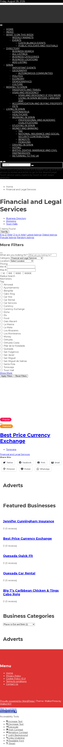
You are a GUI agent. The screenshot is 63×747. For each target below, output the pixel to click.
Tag (2, 281)
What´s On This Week (19, 34)
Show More (6, 373)
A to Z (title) (6, 234)
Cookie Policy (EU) (16, 678)
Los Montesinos (12, 333)
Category (5, 258)
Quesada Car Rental (19, 573)
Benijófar (8, 290)
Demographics (22, 81)
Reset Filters (21, 376)
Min (2, 266)
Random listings (25, 237)
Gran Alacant (10, 321)
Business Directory (16, 218)
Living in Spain (15, 109)
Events (16, 40)
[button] (8, 711)
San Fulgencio (11, 352)
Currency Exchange (14, 309)
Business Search (23, 51)
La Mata (8, 327)
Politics (17, 76)
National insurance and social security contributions (38, 135)
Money (7, 336)
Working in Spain (23, 117)
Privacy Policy (13, 676)
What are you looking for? (14, 255)
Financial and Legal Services (15, 454)
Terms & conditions (16, 681)
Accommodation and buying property (37, 103)
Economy (18, 78)
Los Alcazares (11, 330)
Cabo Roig (9, 293)
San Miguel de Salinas (15, 361)
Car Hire (8, 296)
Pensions (24, 142)
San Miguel (10, 358)
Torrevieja (9, 367)
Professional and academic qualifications (36, 121)
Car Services (10, 303)
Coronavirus (20, 111)
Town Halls (11, 224)
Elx (5, 315)
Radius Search (7, 276)
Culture (17, 84)
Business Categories (25, 56)
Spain (9, 65)
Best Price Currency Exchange (25, 438)
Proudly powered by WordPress (17, 701)
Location (4, 261)
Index (9, 32)
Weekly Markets (22, 37)
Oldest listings (49, 234)
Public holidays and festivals (38, 45)
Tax (20, 131)
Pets (15, 106)
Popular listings (8, 237)
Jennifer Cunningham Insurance (28, 521)
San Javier (9, 355)
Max (2, 270)
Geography (19, 70)
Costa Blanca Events (32, 43)
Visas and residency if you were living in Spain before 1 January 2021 (39, 98)
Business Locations (25, 59)
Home (9, 29)
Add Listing (19, 62)
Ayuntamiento (11, 287)
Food (6, 318)
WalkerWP (5, 703)
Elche (7, 312)
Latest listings (34, 234)
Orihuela (8, 339)
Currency (8, 306)
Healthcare (20, 114)
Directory (13, 48)
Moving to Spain (16, 87)
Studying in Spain (23, 125)
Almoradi (8, 284)
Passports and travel (26, 89)
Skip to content (8, 709)
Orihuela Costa (11, 342)
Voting (16, 147)
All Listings (20, 54)
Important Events (24, 67)
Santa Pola (9, 364)
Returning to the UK (25, 155)
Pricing (3, 263)
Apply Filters (6, 376)
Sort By (4, 232)
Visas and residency (25, 92)
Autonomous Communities (35, 73)
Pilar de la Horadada (14, 345)
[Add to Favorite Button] (1, 423)
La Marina (9, 324)
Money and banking (25, 128)
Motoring (11, 221)
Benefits (24, 139)
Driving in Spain (22, 144)
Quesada (8, 348)
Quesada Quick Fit (18, 556)
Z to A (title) (19, 234)
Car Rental (9, 300)
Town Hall (9, 370)
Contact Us (12, 684)
